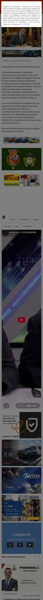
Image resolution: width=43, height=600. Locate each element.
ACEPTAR (25, 24)
